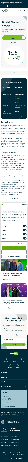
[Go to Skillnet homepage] (5, 10)
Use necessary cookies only (14, 256)
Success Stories (6, 386)
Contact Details (14, 73)
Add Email (8, 339)
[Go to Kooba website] (20, 458)
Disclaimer (3, 442)
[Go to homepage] (14, 353)
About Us (4, 382)
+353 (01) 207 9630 (9, 403)
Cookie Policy (14, 436)
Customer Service (15, 439)
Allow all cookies (14, 247)
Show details (21, 243)
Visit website (18, 114)
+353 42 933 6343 (7, 114)
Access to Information (6, 445)
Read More (3, 6)
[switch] (25, 230)
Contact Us (13, 335)
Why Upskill (5, 372)
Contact (13, 42)
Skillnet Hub (16, 445)
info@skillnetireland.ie (10, 406)
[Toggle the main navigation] (24, 10)
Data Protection (4, 436)
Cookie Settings (4, 439)
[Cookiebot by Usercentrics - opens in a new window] (21, 204)
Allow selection (14, 252)
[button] (25, 4)
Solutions (4, 377)
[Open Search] (20, 10)
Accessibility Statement (14, 442)
